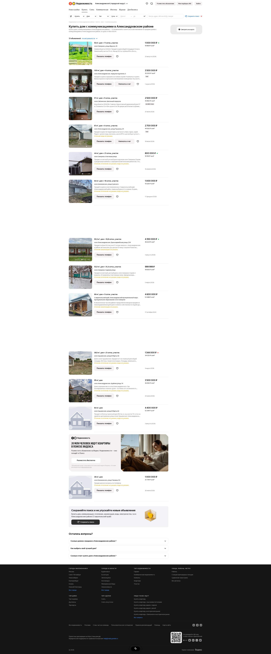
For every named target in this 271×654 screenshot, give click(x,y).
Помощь (157, 625)
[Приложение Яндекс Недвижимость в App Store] (189, 640)
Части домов (73, 599)
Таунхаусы (72, 605)
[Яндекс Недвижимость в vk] (193, 625)
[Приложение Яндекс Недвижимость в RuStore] (200, 640)
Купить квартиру (140, 599)
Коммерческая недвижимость (144, 575)
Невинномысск (106, 587)
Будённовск (105, 571)
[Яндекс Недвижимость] (80, 3)
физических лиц (87, 467)
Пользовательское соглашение (122, 625)
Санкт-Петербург (75, 575)
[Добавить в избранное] (117, 56)
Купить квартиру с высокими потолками (148, 602)
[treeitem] (75, 9)
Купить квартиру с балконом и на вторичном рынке (152, 614)
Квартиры (137, 581)
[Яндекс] (198, 650)
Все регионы (176, 581)
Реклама (87, 625)
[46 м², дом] (81, 488)
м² (144, 16)
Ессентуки (105, 575)
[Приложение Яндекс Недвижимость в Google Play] (193, 640)
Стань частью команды (101, 625)
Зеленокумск (106, 578)
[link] (198, 3)
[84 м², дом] (81, 419)
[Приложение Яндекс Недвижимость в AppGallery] (197, 640)
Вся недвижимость (75, 625)
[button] (151, 3)
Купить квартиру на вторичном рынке (147, 611)
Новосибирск (73, 578)
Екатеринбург (73, 581)
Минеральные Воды (108, 584)
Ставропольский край (101, 297)
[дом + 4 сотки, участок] (81, 137)
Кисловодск (105, 581)
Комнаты (137, 578)
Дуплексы (72, 602)
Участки (136, 584)
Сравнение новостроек (180, 578)
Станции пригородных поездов (182, 575)
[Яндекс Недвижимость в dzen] (197, 625)
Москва (71, 571)
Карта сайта (167, 625)
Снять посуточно (107, 602)
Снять (103, 599)
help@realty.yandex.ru (111, 638)
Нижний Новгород (75, 587)
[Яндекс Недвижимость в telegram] (201, 625)
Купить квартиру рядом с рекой (145, 608)
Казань (71, 584)
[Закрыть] (201, 16)
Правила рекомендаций (143, 625)
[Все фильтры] (71, 16)
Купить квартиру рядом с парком (145, 605)
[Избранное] (147, 3)
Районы (174, 571)
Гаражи (136, 571)
